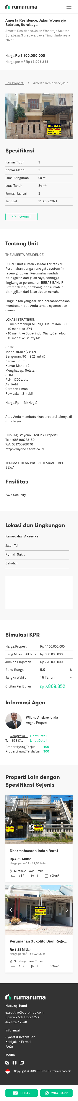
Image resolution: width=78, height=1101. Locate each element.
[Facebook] (14, 1062)
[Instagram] (7, 1062)
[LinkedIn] (22, 1062)
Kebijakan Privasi (18, 1042)
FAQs (9, 1047)
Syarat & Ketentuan (20, 1037)
